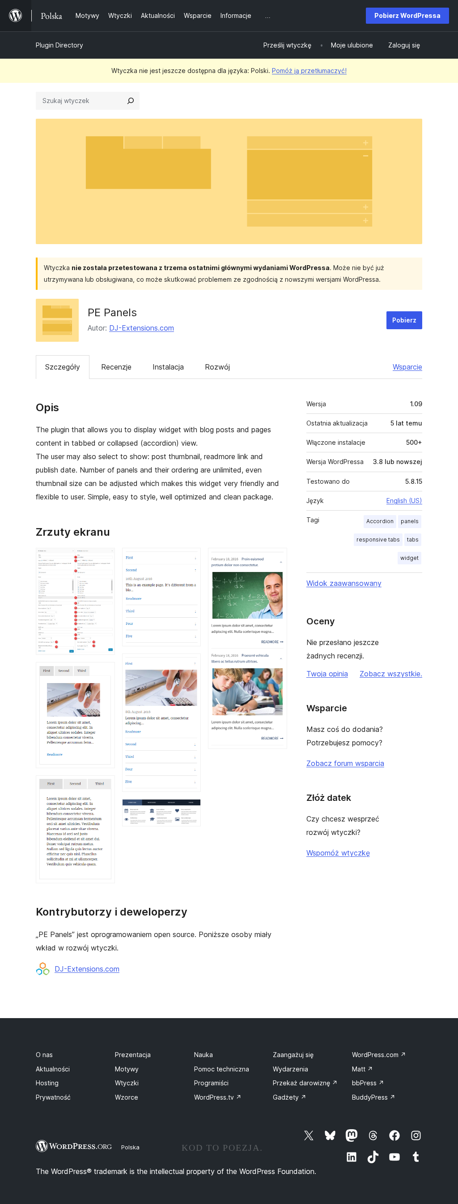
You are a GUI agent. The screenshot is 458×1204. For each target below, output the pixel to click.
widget (409, 558)
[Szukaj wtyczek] (131, 101)
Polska (130, 1147)
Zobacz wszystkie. (391, 673)
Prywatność (53, 1097)
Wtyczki (127, 1083)
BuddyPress (373, 1097)
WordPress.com (379, 1054)
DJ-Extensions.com (141, 327)
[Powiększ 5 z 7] (188, 665)
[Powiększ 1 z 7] (102, 559)
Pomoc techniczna (221, 1069)
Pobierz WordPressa (407, 15)
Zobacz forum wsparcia (345, 763)
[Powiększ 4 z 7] (188, 559)
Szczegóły (62, 366)
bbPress (368, 1083)
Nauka (203, 1054)
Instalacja (168, 366)
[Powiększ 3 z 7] (102, 787)
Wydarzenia (290, 1069)
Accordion (380, 521)
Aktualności (53, 1069)
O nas (44, 1054)
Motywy (127, 1069)
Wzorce (126, 1097)
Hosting (47, 1083)
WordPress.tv (218, 1097)
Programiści (211, 1083)
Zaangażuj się (293, 1054)
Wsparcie (407, 366)
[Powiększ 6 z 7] (188, 811)
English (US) (404, 500)
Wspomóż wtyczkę (338, 852)
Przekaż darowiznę (305, 1083)
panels (410, 521)
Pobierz (404, 320)
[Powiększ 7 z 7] (275, 559)
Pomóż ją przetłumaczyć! (309, 70)
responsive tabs (378, 539)
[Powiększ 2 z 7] (102, 674)
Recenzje (116, 366)
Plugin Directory (59, 45)
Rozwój (217, 366)
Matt (362, 1069)
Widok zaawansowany (344, 583)
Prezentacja (133, 1054)
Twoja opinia (327, 673)
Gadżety (289, 1097)
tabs (413, 539)
